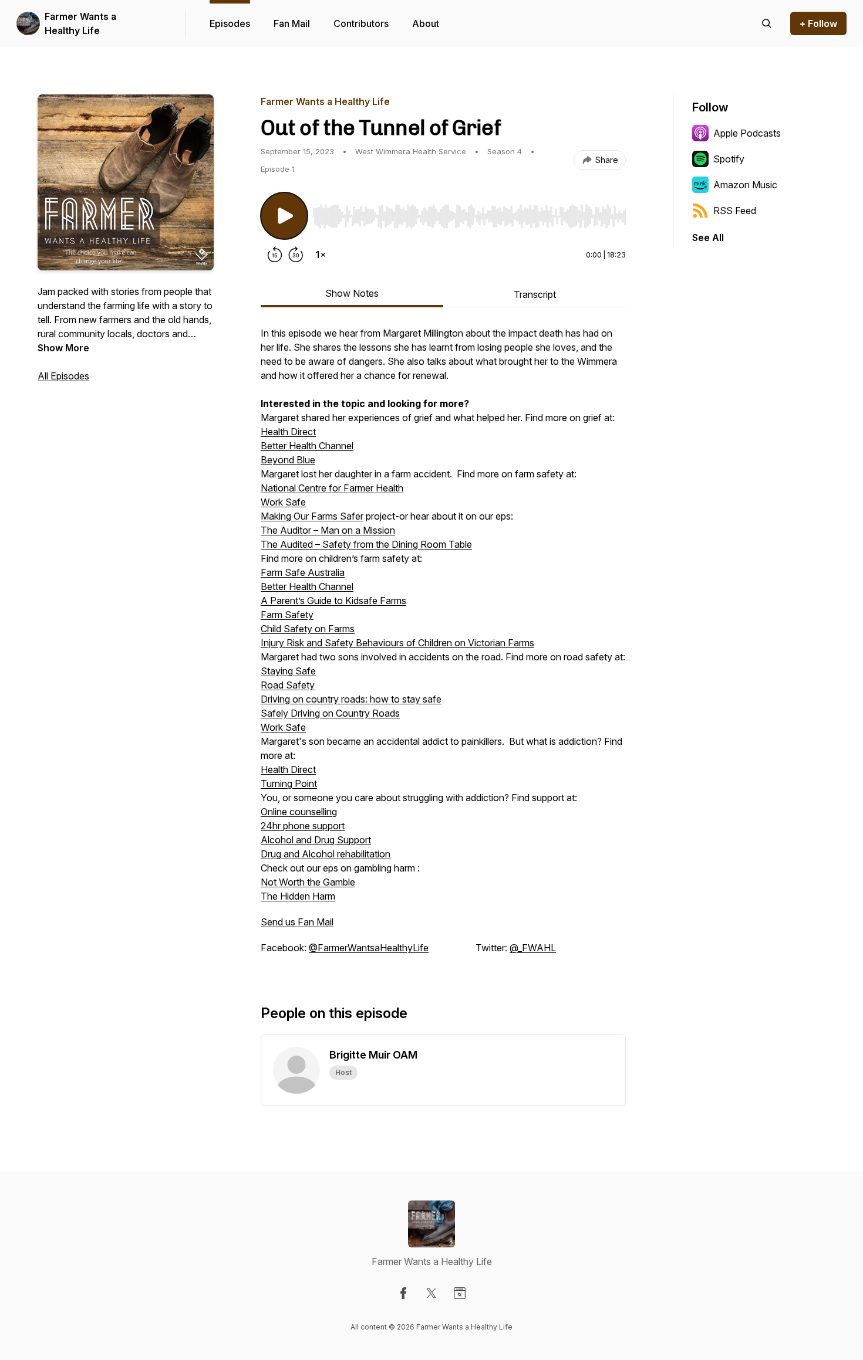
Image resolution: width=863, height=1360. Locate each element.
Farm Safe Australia (303, 572)
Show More (63, 348)
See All (708, 237)
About (425, 23)
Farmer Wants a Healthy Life (80, 23)
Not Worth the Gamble (308, 882)
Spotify (728, 159)
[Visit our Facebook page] (403, 1293)
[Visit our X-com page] (431, 1293)
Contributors (361, 23)
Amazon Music (745, 185)
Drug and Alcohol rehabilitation (325, 854)
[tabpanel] (443, 646)
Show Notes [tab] (352, 293)
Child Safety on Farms (308, 629)
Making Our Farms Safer (312, 516)
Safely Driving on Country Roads (330, 713)
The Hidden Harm (298, 896)
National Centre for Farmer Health (332, 488)
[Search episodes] (766, 23)
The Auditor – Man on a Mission (328, 530)
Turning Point (289, 783)
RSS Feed (734, 210)
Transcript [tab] (535, 294)
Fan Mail (292, 23)
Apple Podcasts (747, 133)
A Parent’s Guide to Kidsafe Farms (333, 600)
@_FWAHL (533, 948)
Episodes (230, 23)
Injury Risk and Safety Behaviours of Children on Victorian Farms (397, 643)
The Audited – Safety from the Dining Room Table (366, 544)
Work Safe (283, 502)
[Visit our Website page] (460, 1293)
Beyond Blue (288, 460)
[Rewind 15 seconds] (275, 254)
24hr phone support (303, 826)
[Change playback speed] (320, 254)
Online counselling (299, 812)
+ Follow (818, 23)
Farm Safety (287, 614)
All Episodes (63, 376)
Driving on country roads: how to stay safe (351, 699)
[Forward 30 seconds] (296, 254)
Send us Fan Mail (297, 922)
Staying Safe (288, 671)
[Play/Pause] (284, 215)
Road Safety (288, 685)
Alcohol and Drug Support (316, 840)
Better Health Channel (307, 446)
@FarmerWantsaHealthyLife (369, 948)
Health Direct (288, 431)
